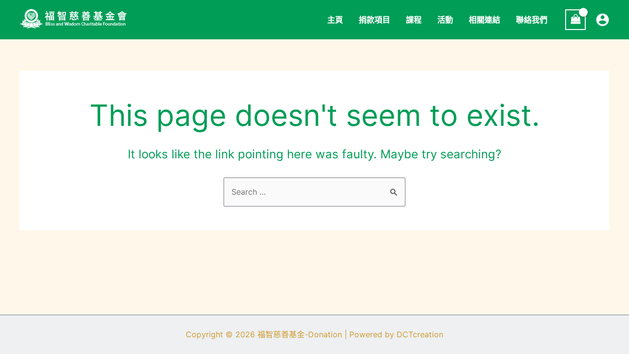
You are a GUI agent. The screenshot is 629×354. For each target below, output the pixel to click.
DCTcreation (420, 334)
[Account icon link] (602, 20)
